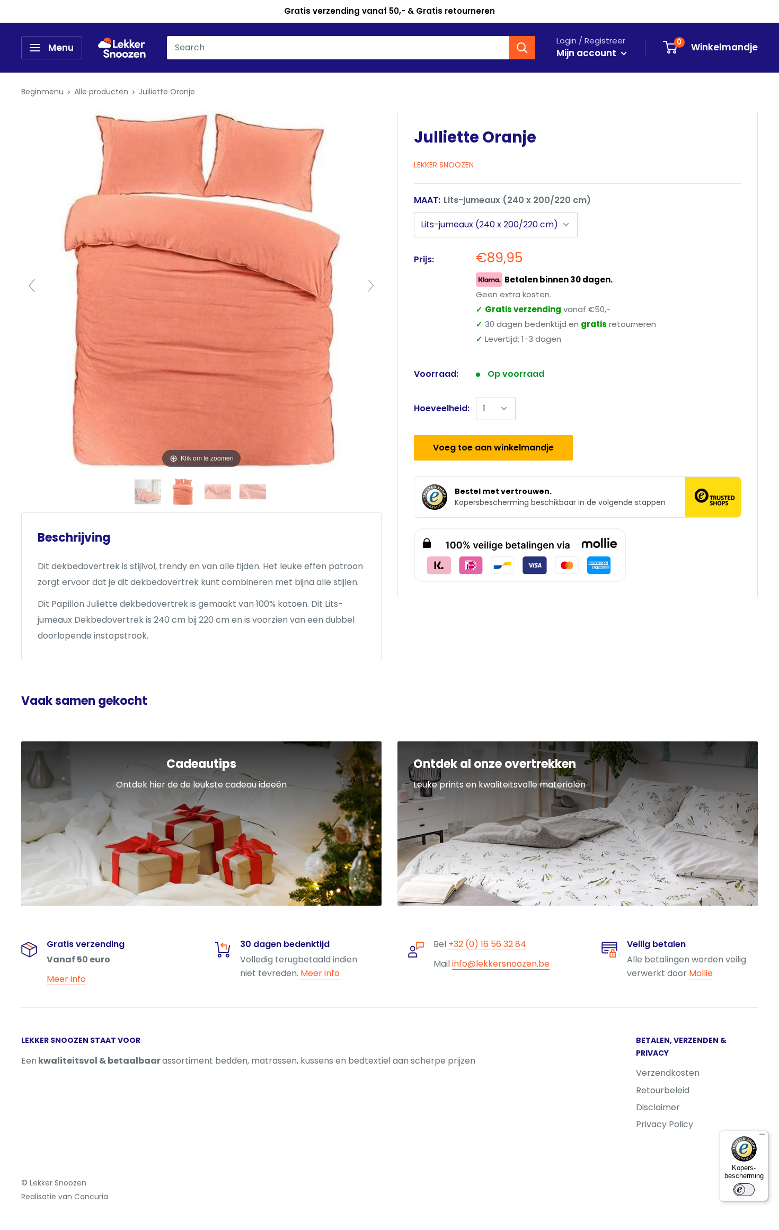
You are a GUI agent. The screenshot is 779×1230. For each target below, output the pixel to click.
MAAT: (502, 200)
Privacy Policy (664, 1124)
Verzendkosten (668, 1073)
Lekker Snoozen (444, 165)
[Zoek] (522, 47)
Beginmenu (42, 91)
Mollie (701, 973)
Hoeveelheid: (442, 408)
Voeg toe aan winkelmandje (493, 447)
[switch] (744, 1189)
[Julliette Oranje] (149, 492)
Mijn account (587, 53)
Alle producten (101, 91)
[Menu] (762, 1136)
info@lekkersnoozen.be (501, 964)
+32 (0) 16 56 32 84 (487, 944)
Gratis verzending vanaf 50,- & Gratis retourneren (389, 10)
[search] (338, 47)
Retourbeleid (662, 1090)
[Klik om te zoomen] (201, 290)
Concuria (91, 1196)
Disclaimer (658, 1107)
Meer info (66, 979)
